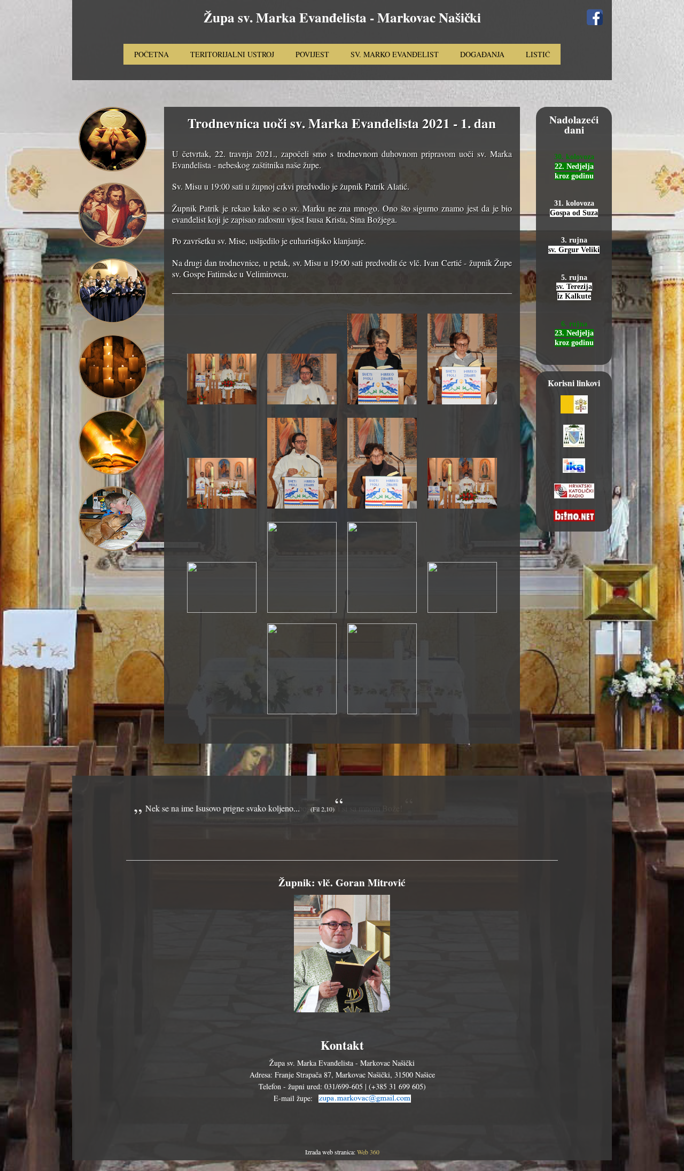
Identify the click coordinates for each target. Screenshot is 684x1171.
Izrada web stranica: (331, 1151)
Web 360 (368, 1151)
